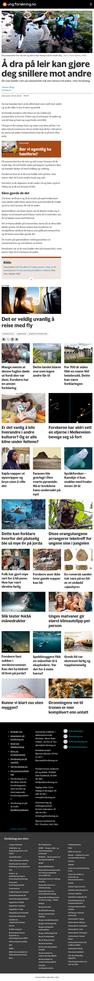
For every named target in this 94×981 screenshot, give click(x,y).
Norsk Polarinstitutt (46, 936)
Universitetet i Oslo (75, 929)
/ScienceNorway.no (78, 747)
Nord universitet (45, 907)
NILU (11, 958)
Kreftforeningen (15, 929)
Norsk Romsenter (46, 943)
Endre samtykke (18, 829)
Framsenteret (14, 888)
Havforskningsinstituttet (19, 899)
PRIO (70, 848)
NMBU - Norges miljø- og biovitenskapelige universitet (49, 850)
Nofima (41, 903)
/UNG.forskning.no (78, 741)
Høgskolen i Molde (16, 902)
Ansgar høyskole (15, 845)
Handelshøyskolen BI (17, 895)
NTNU (41, 863)
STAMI (70, 883)
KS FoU (11, 926)
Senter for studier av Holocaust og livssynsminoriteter (76, 877)
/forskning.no (76, 736)
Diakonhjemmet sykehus (19, 860)
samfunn (21, 334)
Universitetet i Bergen (76, 922)
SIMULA (71, 861)
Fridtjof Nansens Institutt (19, 892)
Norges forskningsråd (47, 923)
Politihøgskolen (74, 845)
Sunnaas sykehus (75, 893)
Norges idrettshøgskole (48, 933)
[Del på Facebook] (4, 340)
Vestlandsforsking (75, 948)
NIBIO (11, 948)
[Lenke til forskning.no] (44, 3)
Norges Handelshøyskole (48, 920)
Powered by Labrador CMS (47, 977)
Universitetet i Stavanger (77, 933)
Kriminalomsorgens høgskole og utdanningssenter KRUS (18, 935)
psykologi (8, 334)
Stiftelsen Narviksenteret (78, 890)
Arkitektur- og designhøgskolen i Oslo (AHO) (18, 850)
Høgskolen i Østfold (17, 906)
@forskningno (76, 731)
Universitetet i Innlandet (77, 926)
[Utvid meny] (91, 4)
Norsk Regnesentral (46, 940)
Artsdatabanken (15, 857)
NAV (10, 945)
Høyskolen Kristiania (17, 916)
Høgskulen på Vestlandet (19, 913)
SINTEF (71, 865)
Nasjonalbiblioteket (46, 866)
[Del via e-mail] (17, 340)
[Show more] (31, 279)
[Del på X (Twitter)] (8, 340)
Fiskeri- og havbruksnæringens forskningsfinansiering (18, 876)
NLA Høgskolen (45, 845)
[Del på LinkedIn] (12, 340)
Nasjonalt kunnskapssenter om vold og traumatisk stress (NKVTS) (49, 872)
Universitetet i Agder (76, 919)
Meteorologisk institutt (18, 942)
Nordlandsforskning (47, 910)
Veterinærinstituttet (76, 952)
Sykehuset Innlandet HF (77, 897)
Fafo (10, 870)
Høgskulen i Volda (16, 909)
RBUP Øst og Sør (74, 852)
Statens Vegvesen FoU (76, 887)
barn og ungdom (38, 334)
